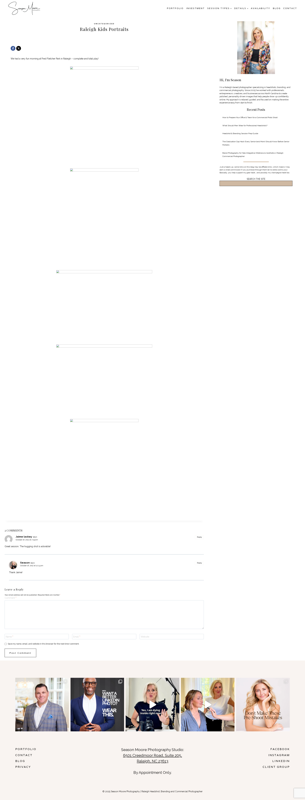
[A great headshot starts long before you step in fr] (263, 704)
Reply (199, 537)
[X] (18, 48)
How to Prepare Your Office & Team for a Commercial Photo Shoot (250, 117)
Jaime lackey (24, 536)
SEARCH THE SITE (256, 179)
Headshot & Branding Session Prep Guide (240, 133)
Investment (195, 8)
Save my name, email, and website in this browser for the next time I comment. (43, 644)
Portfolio (175, 8)
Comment (10, 598)
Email (76, 636)
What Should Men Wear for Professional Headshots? (244, 125)
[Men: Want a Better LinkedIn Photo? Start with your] (97, 704)
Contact (290, 8)
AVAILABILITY (260, 8)
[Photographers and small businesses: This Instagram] (152, 704)
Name (9, 636)
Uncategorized (104, 24)
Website (145, 636)
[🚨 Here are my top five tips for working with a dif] (208, 704)
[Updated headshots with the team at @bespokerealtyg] (42, 704)
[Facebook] (13, 48)
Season (25, 562)
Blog (277, 8)
